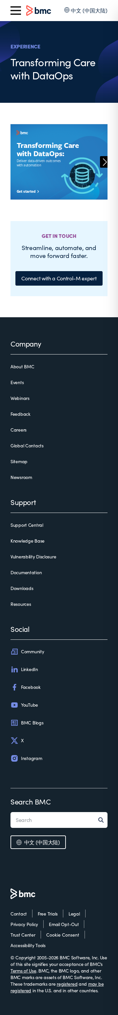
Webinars (20, 398)
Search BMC (30, 801)
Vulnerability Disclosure (33, 556)
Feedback (20, 414)
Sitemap (19, 461)
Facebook (31, 687)
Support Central (26, 525)
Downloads (21, 588)
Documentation (26, 572)
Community (32, 651)
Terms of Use (23, 971)
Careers (18, 430)
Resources (20, 604)
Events (17, 382)
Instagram (31, 758)
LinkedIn (29, 669)
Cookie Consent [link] (62, 935)
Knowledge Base (27, 541)
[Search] (103, 820)
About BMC (22, 366)
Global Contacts (27, 445)
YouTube (29, 705)
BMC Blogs (32, 722)
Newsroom (21, 477)
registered (67, 984)
